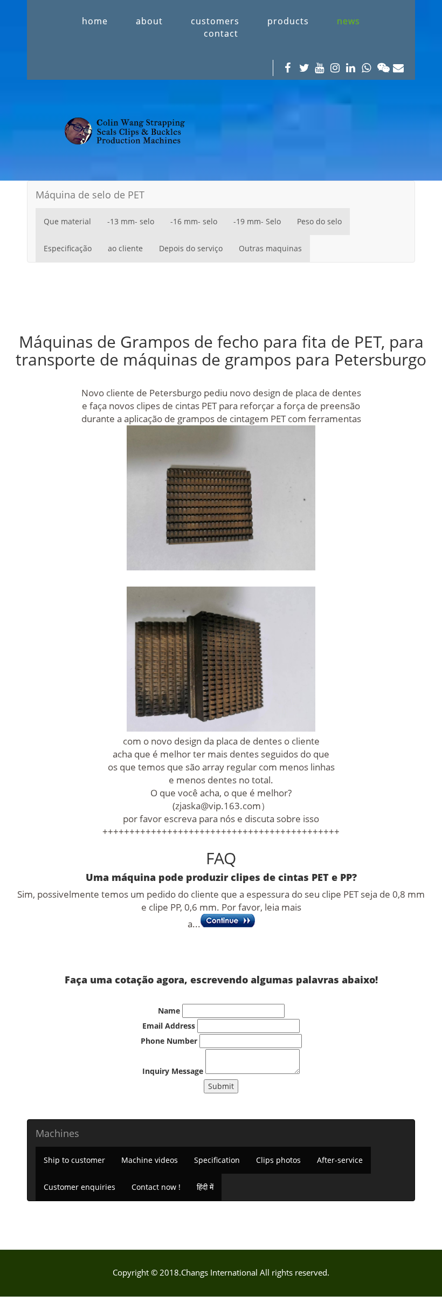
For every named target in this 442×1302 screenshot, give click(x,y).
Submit (221, 1086)
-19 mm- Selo (257, 221)
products (288, 21)
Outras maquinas (270, 248)
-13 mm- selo (130, 221)
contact (221, 33)
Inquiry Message (172, 1071)
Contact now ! (156, 1187)
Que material (67, 221)
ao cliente (125, 248)
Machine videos (149, 1160)
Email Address (168, 1026)
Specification (217, 1160)
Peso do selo (319, 221)
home (95, 21)
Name (169, 1010)
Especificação (68, 248)
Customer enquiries (79, 1187)
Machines (57, 1133)
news (348, 21)
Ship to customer (74, 1160)
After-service (340, 1160)
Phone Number (169, 1041)
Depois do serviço (191, 248)
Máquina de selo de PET (90, 194)
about (149, 21)
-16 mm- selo (193, 221)
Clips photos (278, 1160)
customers (215, 21)
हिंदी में (205, 1187)
